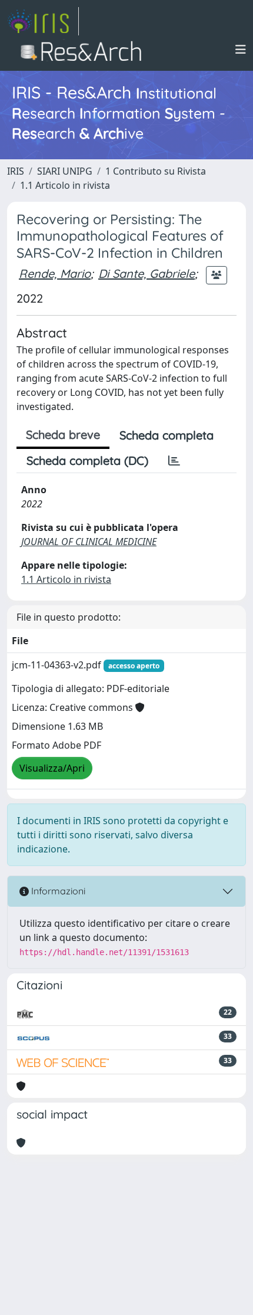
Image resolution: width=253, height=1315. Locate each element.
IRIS (15, 171)
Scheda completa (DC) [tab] (87, 460)
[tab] (174, 460)
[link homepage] (43, 21)
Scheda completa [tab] (166, 435)
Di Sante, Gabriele (146, 273)
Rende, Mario (55, 273)
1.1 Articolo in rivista (65, 185)
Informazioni (57, 891)
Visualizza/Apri (52, 768)
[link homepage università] (84, 49)
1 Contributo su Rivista (155, 171)
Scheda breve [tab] (63, 434)
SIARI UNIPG (64, 171)
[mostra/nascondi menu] (240, 49)
